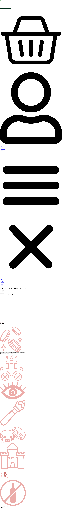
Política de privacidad (2, 399)
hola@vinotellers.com (2, 322)
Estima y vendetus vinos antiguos (3, 149)
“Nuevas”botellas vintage (2, 147)
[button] (31, 215)
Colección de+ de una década (3, 146)
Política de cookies (2, 442)
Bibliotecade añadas (2, 145)
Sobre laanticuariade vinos (2, 151)
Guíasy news (2, 150)
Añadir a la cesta (1, 293)
